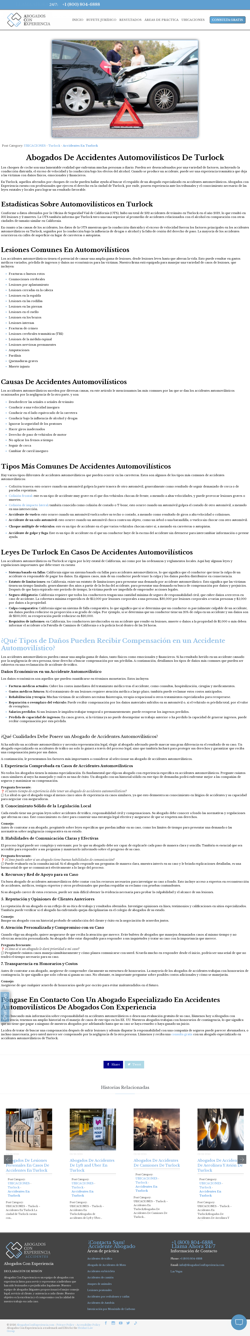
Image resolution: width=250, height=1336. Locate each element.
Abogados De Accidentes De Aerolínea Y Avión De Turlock (220, 1165)
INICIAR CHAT (220, 1301)
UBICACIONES (35, 145)
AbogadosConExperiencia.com (35, 1324)
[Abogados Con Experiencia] (27, 20)
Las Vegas (176, 1271)
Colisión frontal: (21, 496)
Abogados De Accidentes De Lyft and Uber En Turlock (92, 1165)
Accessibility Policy (88, 1324)
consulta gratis (181, 1034)
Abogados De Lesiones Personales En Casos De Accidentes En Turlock (27, 1165)
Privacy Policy (65, 1324)
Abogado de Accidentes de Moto (106, 1265)
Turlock (54, 145)
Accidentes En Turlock (80, 145)
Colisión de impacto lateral (28, 505)
